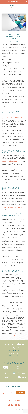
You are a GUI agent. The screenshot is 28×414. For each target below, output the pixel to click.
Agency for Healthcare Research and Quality (12, 118)
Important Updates (13, 1)
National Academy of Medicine (10, 174)
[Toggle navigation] (2, 6)
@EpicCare (14, 356)
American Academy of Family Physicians (12, 60)
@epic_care (14, 350)
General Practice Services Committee (12, 207)
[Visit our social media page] (9, 405)
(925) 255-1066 (6, 335)
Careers (10, 400)
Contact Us (17, 400)
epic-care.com (18, 335)
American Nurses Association (9, 161)
